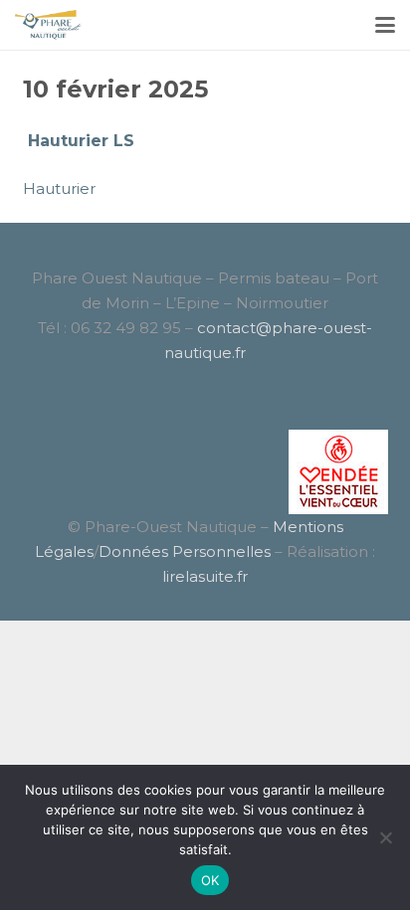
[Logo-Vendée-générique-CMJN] (205, 472)
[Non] (385, 837)
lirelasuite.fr (205, 576)
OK (210, 880)
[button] (385, 25)
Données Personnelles (185, 551)
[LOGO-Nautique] (49, 25)
